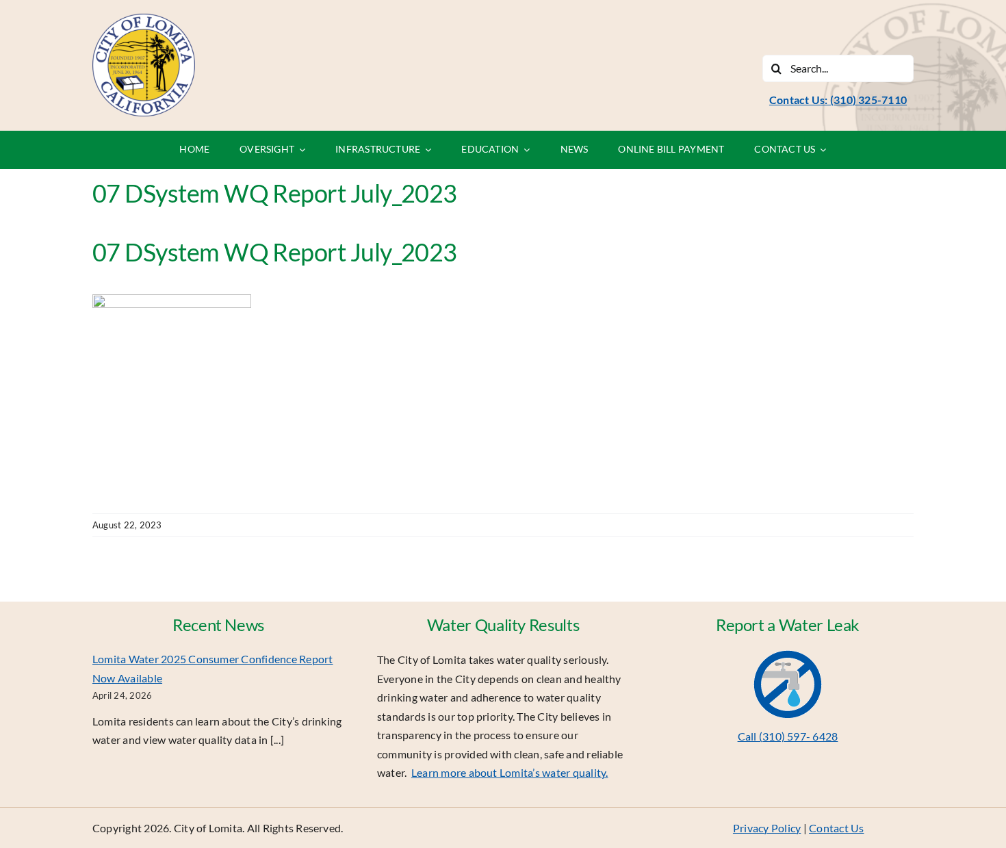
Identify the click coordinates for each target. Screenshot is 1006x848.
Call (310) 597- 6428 (788, 736)
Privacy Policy (767, 827)
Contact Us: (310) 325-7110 (838, 99)
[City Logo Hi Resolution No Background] (143, 18)
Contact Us (836, 827)
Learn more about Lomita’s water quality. (509, 772)
